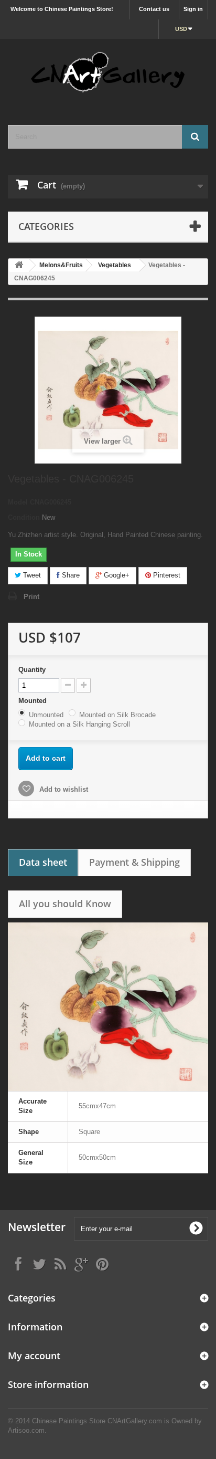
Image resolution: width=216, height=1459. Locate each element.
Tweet (31, 575)
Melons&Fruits (61, 265)
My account (34, 1355)
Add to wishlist (62, 789)
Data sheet (43, 862)
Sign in (193, 9)
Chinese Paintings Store (68, 1421)
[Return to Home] (19, 265)
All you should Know (65, 903)
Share (70, 575)
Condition (24, 517)
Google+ (115, 575)
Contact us (154, 9)
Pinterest (165, 575)
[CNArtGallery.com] (108, 73)
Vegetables (114, 265)
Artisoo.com (26, 1430)
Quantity (32, 670)
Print (31, 597)
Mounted (33, 701)
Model (18, 502)
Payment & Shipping (134, 862)
